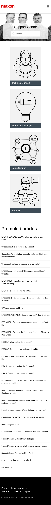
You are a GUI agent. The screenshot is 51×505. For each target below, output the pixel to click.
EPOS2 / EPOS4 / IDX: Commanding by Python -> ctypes (25, 315)
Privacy (4, 488)
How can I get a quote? (10, 424)
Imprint (27, 491)
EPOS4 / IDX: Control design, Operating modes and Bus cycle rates (24, 299)
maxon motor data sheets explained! (16, 460)
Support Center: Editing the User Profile (17, 453)
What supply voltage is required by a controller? (20, 264)
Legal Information (19, 488)
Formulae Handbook (9, 467)
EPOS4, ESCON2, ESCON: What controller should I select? (22, 238)
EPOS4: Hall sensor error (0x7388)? (16, 291)
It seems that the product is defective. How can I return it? (25, 432)
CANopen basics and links (12, 308)
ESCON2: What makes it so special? (16, 342)
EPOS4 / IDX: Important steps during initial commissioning (19, 282)
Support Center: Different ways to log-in (17, 439)
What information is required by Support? (18, 247)
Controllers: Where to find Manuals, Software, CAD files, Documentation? (24, 255)
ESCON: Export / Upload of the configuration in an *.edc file (24, 357)
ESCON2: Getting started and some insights (19, 349)
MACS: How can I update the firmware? (17, 366)
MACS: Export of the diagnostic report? (17, 373)
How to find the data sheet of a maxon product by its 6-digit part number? (24, 401)
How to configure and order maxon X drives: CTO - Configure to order (22, 391)
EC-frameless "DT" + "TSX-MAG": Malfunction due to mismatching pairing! (23, 381)
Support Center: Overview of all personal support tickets (24, 446)
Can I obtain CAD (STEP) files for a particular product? (23, 417)
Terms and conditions (11, 491)
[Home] (7, 6)
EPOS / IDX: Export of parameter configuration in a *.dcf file (24, 323)
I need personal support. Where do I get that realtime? (23, 410)
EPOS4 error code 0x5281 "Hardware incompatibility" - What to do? (23, 272)
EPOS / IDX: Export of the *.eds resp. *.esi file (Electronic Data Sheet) (25, 333)
